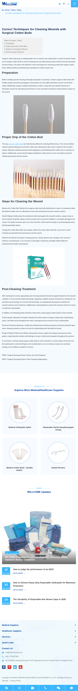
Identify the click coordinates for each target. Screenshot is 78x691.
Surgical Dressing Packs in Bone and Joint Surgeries (26, 355)
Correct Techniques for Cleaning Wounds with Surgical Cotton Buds (33, 13)
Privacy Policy (15, 681)
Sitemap (5, 681)
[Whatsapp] (19, 688)
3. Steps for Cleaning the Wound (15, 49)
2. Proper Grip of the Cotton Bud (15, 46)
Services (6, 637)
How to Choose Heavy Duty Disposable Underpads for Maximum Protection (44, 584)
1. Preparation (9, 43)
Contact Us (7, 648)
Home (7, 10)
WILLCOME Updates (39, 492)
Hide (19, 40)
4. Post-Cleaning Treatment (14, 52)
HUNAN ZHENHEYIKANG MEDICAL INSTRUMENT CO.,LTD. (34, 678)
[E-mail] (32, 688)
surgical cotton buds (16, 144)
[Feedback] (71, 688)
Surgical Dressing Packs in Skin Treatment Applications (27, 359)
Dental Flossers (58, 468)
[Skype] (6, 688)
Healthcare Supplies (11, 631)
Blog (19, 10)
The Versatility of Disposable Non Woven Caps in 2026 (39, 599)
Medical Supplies (10, 625)
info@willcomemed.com (14, 652)
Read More (18, 573)
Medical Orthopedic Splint (20, 427)
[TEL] (45, 688)
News (13, 10)
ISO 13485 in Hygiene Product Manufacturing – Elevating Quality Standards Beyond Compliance (36, 558)
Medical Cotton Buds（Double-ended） (19, 469)
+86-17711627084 (11, 656)
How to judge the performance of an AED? (33, 569)
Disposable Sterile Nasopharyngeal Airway (58, 428)
